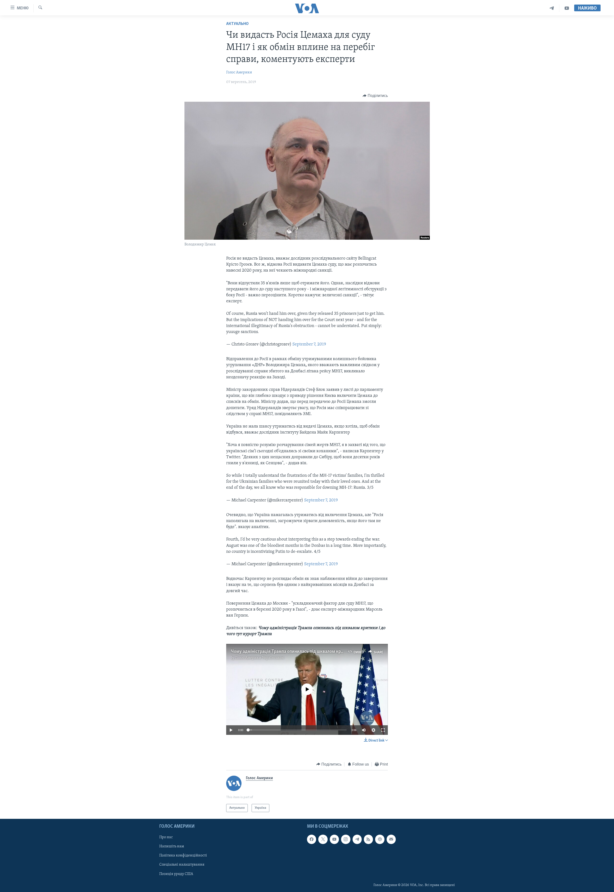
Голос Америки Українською (259, 658)
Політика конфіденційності (183, 856)
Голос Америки (239, 72)
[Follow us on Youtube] (334, 839)
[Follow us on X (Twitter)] (322, 839)
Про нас (166, 837)
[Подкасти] (379, 839)
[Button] (375, 96)
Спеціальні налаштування (181, 865)
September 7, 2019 (309, 344)
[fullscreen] (383, 730)
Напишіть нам (171, 847)
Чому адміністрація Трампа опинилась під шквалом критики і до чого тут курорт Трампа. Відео (327, 651)
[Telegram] (551, 8)
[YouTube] (566, 8)
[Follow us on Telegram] (357, 839)
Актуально (237, 24)
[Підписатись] (391, 839)
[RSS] (368, 839)
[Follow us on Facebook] (311, 839)
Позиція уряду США (176, 874)
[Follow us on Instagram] (345, 839)
